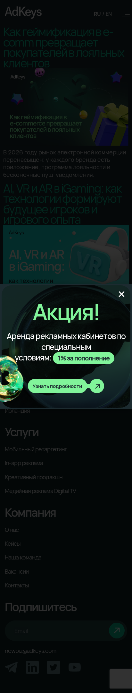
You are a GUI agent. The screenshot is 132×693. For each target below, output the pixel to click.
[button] (122, 294)
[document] (66, 346)
